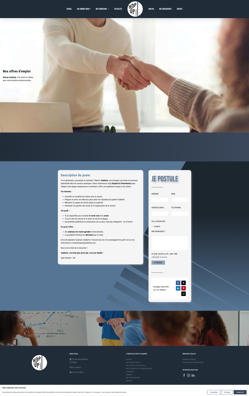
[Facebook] (178, 283)
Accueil (129, 359)
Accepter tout (240, 392)
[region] (124, 390)
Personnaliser (214, 392)
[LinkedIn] (178, 288)
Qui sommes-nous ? (133, 362)
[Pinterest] (183, 288)
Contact (129, 380)
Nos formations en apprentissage (139, 368)
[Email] (183, 293)
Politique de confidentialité (193, 362)
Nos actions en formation (136, 365)
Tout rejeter (227, 392)
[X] (183, 283)
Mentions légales (189, 359)
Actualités (130, 371)
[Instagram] (188, 375)
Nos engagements (133, 377)
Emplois (129, 374)
